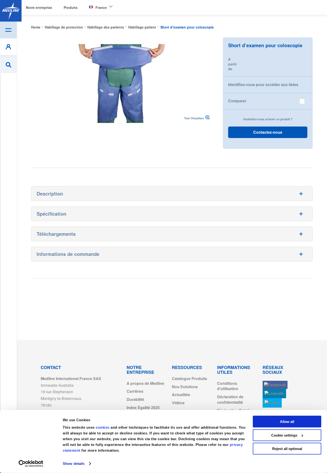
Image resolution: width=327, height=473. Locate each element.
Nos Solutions (185, 386)
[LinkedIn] (274, 393)
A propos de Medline (145, 383)
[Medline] (11, 11)
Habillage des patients (105, 27)
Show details (74, 463)
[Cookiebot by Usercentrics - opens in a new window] (31, 463)
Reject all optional (287, 449)
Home (35, 27)
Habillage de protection (64, 27)
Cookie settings (284, 435)
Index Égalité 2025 (143, 407)
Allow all (287, 422)
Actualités (181, 394)
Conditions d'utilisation (227, 386)
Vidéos (178, 402)
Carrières (135, 391)
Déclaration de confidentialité (230, 399)
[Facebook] (275, 385)
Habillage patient (142, 27)
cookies (103, 427)
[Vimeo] (272, 403)
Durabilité (135, 399)
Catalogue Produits (189, 378)
